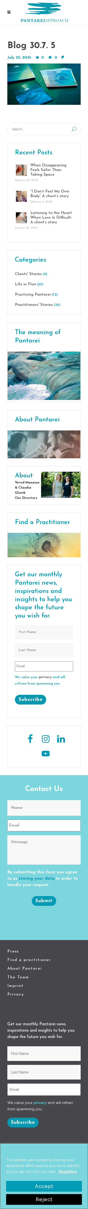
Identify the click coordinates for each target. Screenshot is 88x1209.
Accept (44, 1186)
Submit (44, 901)
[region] (44, 1176)
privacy (45, 677)
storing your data (37, 879)
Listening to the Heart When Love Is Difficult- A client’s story (51, 217)
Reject (44, 1199)
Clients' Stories (28, 274)
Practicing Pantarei (33, 295)
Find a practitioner (29, 960)
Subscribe (31, 699)
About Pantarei (24, 969)
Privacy (15, 994)
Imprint (15, 986)
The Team (18, 977)
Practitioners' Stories (34, 305)
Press (13, 951)
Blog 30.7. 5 (31, 45)
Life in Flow (25, 284)
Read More (68, 1172)
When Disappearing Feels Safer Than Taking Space (48, 170)
